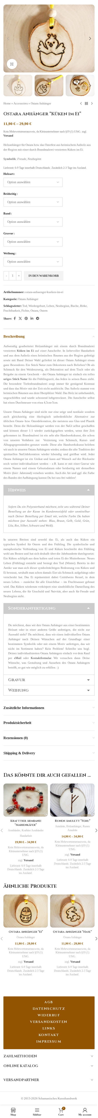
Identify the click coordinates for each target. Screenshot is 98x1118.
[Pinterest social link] (26, 318)
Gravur (8, 233)
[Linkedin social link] (32, 318)
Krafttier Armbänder (33, 830)
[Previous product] (81, 103)
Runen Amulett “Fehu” (72, 821)
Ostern (44, 310)
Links (48, 1028)
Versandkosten (48, 1021)
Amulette (60, 826)
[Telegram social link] (38, 318)
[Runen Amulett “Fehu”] (72, 800)
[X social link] (20, 318)
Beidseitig (9, 193)
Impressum (49, 1041)
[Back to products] (86, 103)
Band (6, 213)
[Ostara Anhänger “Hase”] (72, 911)
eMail (17, 658)
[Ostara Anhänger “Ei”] (25, 911)
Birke (83, 306)
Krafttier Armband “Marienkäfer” (25, 823)
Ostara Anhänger (41, 103)
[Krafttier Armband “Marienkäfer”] (25, 800)
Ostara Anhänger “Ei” (26, 932)
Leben (50, 306)
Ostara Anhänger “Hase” (72, 932)
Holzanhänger (73, 826)
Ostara (34, 310)
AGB (48, 1002)
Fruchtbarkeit (11, 310)
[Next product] (92, 103)
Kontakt (49, 1035)
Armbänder (14, 830)
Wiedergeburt (36, 306)
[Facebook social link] (14, 318)
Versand (8, 135)
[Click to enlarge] (12, 64)
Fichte (25, 310)
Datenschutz (49, 1008)
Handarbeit (26, 835)
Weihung (9, 253)
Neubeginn (62, 306)
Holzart (8, 174)
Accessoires (20, 103)
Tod (24, 306)
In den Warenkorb (43, 275)
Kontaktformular (41, 658)
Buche (75, 306)
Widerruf (49, 1015)
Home (7, 103)
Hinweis (17, 490)
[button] (8, 38)
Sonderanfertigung (32, 608)
